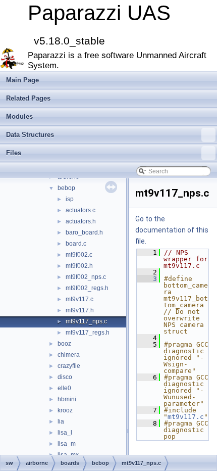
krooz (65, 410)
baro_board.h (84, 232)
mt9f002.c (79, 254)
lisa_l (65, 432)
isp (70, 199)
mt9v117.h (80, 310)
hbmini (67, 399)
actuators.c (80, 210)
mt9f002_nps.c (86, 276)
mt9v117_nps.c (86, 321)
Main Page (22, 80)
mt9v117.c (79, 299)
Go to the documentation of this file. (171, 230)
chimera (69, 354)
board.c (76, 243)
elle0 (64, 388)
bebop (66, 188)
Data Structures (30, 134)
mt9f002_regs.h (87, 288)
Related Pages (28, 98)
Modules (19, 116)
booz (64, 343)
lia (61, 421)
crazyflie (69, 365)
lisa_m (67, 443)
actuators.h (81, 221)
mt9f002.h (79, 265)
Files (13, 153)
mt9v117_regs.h (88, 332)
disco (65, 377)
